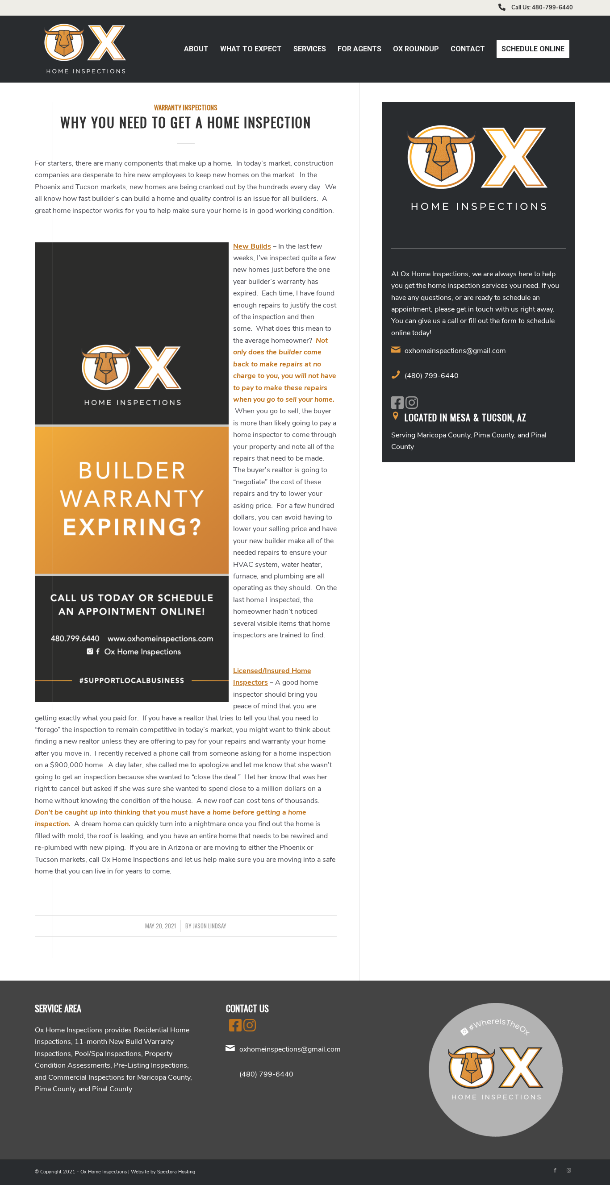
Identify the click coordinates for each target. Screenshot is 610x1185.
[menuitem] (196, 49)
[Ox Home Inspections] (86, 49)
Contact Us (247, 1008)
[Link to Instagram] (568, 1170)
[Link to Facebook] (555, 1170)
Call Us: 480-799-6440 (542, 8)
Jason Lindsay (209, 926)
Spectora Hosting (176, 1171)
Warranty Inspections (185, 107)
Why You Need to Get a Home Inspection (185, 122)
